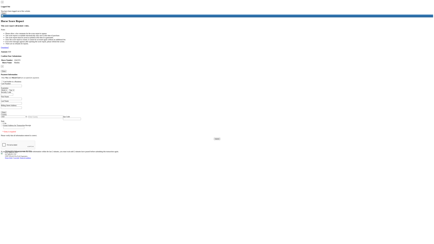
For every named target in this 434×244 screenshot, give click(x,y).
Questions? (5, 47)
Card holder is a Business (12, 82)
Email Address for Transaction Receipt (17, 125)
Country (4, 115)
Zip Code (66, 117)
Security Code (6, 92)
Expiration (4, 88)
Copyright (16, 158)
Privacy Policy (9, 158)
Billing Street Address (9, 105)
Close (4, 13)
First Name (5, 97)
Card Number (6, 84)
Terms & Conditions (25, 158)
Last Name (5, 101)
